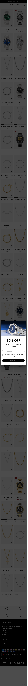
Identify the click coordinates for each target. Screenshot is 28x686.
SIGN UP (13, 361)
